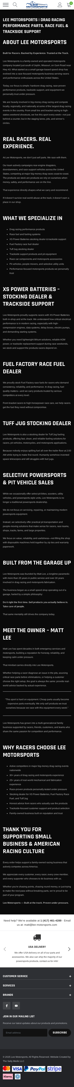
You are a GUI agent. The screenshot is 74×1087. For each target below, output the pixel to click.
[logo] (37, 5)
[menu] (6, 5)
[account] (60, 4)
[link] (6, 1005)
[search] (15, 5)
